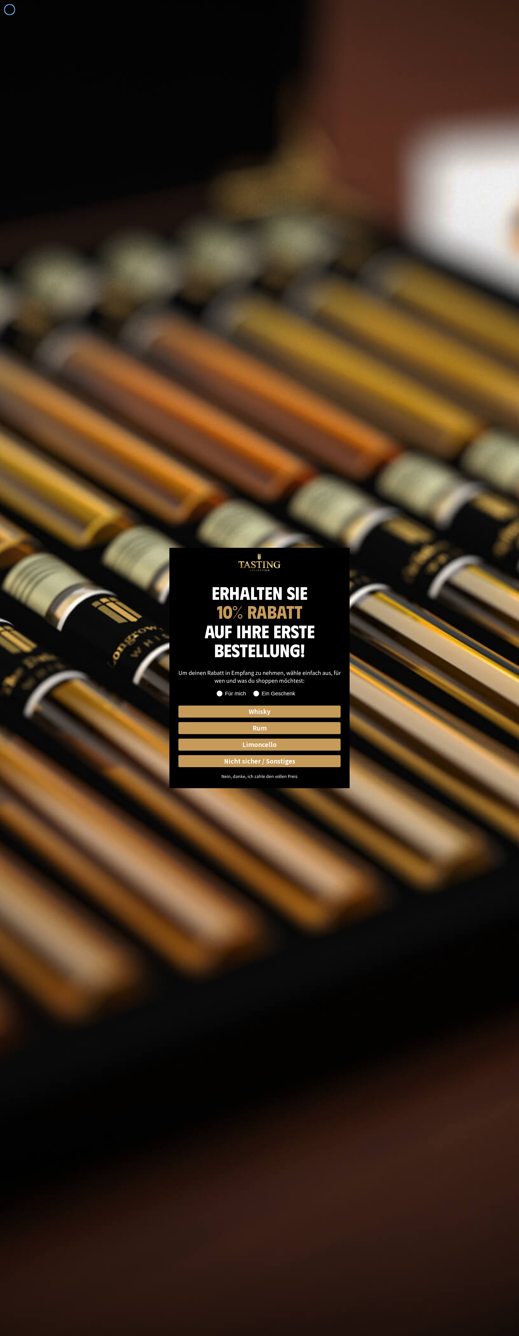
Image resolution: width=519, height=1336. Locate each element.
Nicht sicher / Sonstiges (259, 761)
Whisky (259, 711)
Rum (260, 728)
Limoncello (259, 744)
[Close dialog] (9, 9)
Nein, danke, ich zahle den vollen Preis (259, 776)
